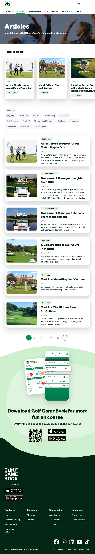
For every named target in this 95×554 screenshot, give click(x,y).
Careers (30, 520)
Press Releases (78, 520)
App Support (54, 515)
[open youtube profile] (79, 542)
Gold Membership (12, 520)
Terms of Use (58, 549)
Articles (52, 524)
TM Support (54, 520)
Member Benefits (12, 524)
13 (58, 337)
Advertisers (77, 515)
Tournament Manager (10, 530)
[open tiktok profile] (87, 542)
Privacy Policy (71, 549)
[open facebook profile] (56, 542)
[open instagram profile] (64, 542)
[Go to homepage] (8, 4)
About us (31, 515)
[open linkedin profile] (72, 542)
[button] (80, 4)
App (6, 515)
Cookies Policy (84, 549)
